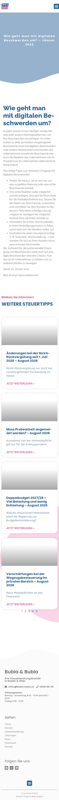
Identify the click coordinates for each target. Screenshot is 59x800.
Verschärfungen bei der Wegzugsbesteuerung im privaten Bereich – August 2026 (27, 579)
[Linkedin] (16, 768)
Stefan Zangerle (37, 796)
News (8, 739)
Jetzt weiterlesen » (20, 383)
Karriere (9, 728)
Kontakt (9, 746)
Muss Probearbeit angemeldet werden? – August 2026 (29, 431)
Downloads (10, 743)
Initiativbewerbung (14, 731)
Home (8, 724)
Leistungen (10, 735)
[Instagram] (11, 768)
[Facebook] (6, 768)
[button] (56, 6)
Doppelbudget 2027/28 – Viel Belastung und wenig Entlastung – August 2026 (27, 501)
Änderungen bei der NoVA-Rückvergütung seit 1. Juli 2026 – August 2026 (28, 357)
